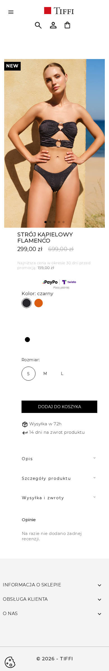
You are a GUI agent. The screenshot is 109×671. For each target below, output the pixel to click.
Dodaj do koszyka (59, 406)
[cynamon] (38, 302)
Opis (27, 458)
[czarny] (27, 303)
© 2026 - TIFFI (54, 658)
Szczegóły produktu (46, 478)
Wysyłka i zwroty (43, 497)
